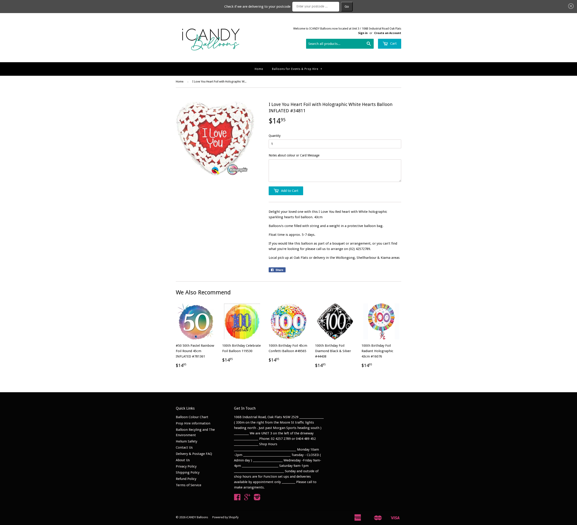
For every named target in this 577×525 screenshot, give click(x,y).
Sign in (363, 33)
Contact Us (184, 447)
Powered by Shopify (225, 517)
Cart (393, 43)
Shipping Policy (187, 472)
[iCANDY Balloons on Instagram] (257, 499)
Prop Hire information (193, 423)
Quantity (275, 136)
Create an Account (387, 33)
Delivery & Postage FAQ (194, 454)
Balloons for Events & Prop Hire (297, 69)
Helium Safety (186, 441)
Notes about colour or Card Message (294, 155)
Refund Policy (186, 479)
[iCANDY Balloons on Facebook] (237, 499)
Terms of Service (188, 485)
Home (259, 69)
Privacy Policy (186, 466)
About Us (183, 460)
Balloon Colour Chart (192, 417)
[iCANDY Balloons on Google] (247, 499)
